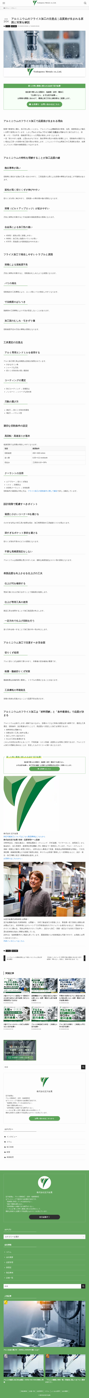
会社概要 (9, 1257)
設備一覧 (9, 1278)
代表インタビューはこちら (14, 941)
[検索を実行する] (83, 1067)
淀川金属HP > (44, 1217)
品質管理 (9, 1262)
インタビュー (12, 1137)
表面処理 (10, 1157)
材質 (8, 1152)
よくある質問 (55, 1391)
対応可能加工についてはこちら (16, 836)
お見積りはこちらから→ (13, 858)
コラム (8, 26)
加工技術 (13, 26)
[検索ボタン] (85, 3)
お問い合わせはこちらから (44, 1118)
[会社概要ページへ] (31, 830)
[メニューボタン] (4, 3)
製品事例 (9, 1273)
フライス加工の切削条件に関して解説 (42, 491)
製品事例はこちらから (36, 836)
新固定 (8, 1267)
